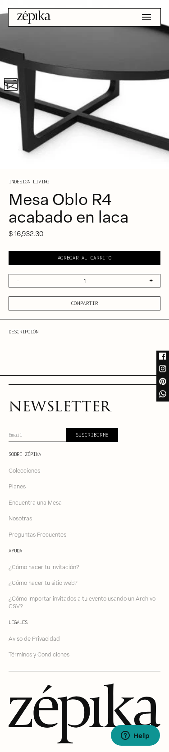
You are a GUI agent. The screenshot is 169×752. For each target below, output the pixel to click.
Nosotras (20, 518)
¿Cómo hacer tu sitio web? (43, 582)
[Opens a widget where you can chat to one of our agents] (135, 736)
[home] (34, 17)
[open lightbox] (84, 84)
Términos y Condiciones (39, 654)
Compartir (84, 303)
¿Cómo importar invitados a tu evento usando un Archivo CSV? (82, 602)
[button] (146, 17)
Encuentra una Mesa (35, 502)
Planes (17, 486)
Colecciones (24, 470)
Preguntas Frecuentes (37, 534)
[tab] (11, 84)
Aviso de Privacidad (34, 638)
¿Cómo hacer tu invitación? (44, 566)
